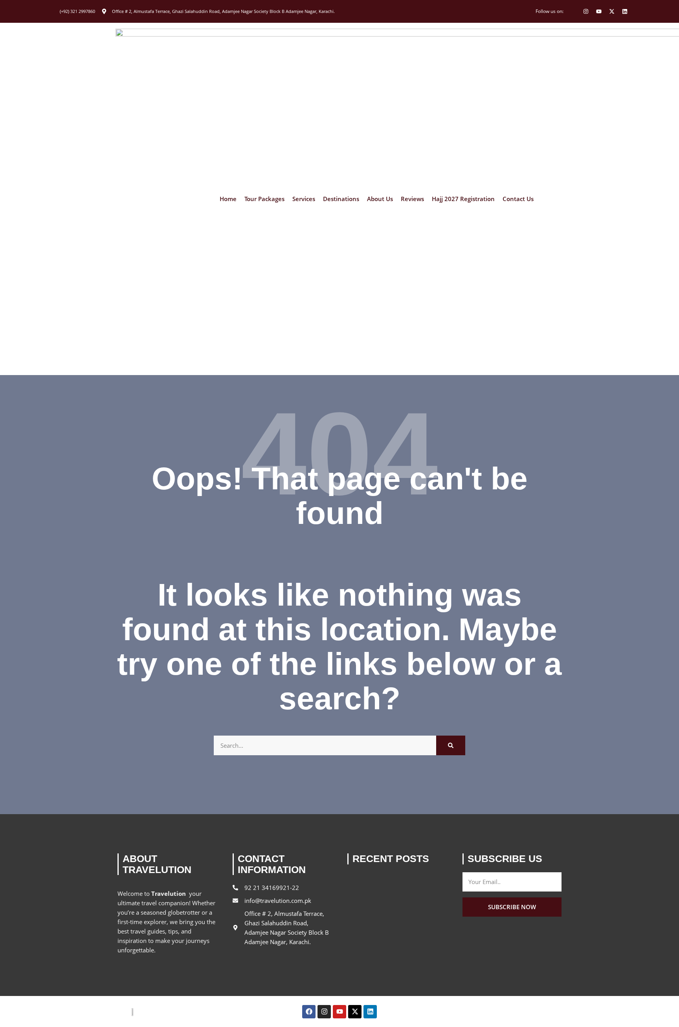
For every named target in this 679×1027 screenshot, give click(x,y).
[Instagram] (585, 11)
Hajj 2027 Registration (463, 199)
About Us (380, 199)
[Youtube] (598, 11)
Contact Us (518, 199)
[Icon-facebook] (572, 11)
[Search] (450, 745)
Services (303, 199)
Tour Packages (264, 199)
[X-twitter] (611, 11)
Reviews (412, 199)
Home (228, 199)
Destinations (341, 199)
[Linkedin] (624, 11)
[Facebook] (309, 1011)
